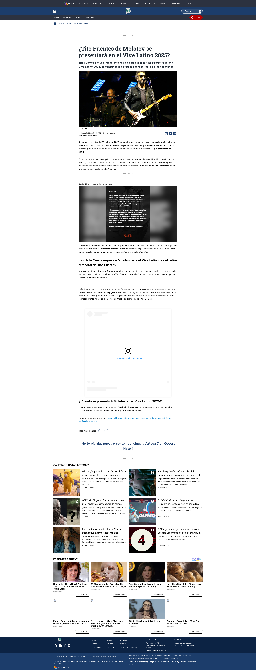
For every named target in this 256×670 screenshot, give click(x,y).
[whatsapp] (69, 646)
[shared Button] (174, 133)
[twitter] (56, 646)
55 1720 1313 (178, 645)
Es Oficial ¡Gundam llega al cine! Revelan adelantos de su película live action (178, 502)
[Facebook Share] (166, 133)
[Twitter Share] (170, 133)
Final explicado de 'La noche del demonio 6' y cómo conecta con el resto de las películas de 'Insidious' (179, 473)
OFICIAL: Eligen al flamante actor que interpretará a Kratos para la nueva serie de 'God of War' (103, 502)
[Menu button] (64, 11)
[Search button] (200, 11)
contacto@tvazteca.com (183, 643)
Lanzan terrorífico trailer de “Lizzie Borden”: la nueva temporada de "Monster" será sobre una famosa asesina (101, 531)
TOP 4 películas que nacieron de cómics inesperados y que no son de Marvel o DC (180, 531)
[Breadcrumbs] (56, 23)
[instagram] (60, 646)
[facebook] (65, 646)
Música (103, 431)
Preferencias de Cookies (153, 655)
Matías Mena (92, 135)
